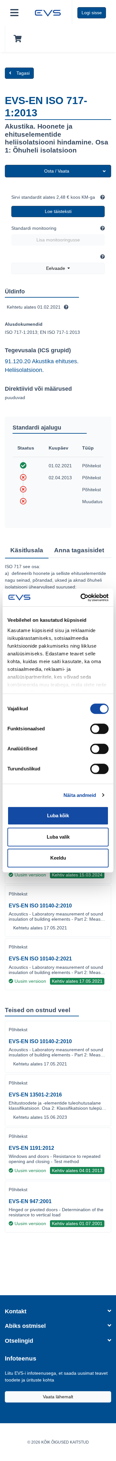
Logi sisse (92, 12)
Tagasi (23, 73)
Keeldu (58, 858)
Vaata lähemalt (58, 1396)
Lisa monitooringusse (58, 239)
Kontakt (15, 1311)
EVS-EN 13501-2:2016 (35, 1094)
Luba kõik (58, 815)
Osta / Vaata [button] (56, 171)
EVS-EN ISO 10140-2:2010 (40, 905)
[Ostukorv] (16, 39)
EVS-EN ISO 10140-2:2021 (40, 958)
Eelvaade (56, 268)
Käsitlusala (26, 550)
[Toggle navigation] (14, 13)
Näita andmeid (79, 795)
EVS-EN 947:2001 (30, 1201)
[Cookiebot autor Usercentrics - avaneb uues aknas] (82, 597)
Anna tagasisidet (79, 550)
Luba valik (58, 837)
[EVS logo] (48, 12)
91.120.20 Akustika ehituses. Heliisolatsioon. (42, 365)
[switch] (99, 729)
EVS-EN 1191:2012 (31, 1148)
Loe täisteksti (58, 211)
